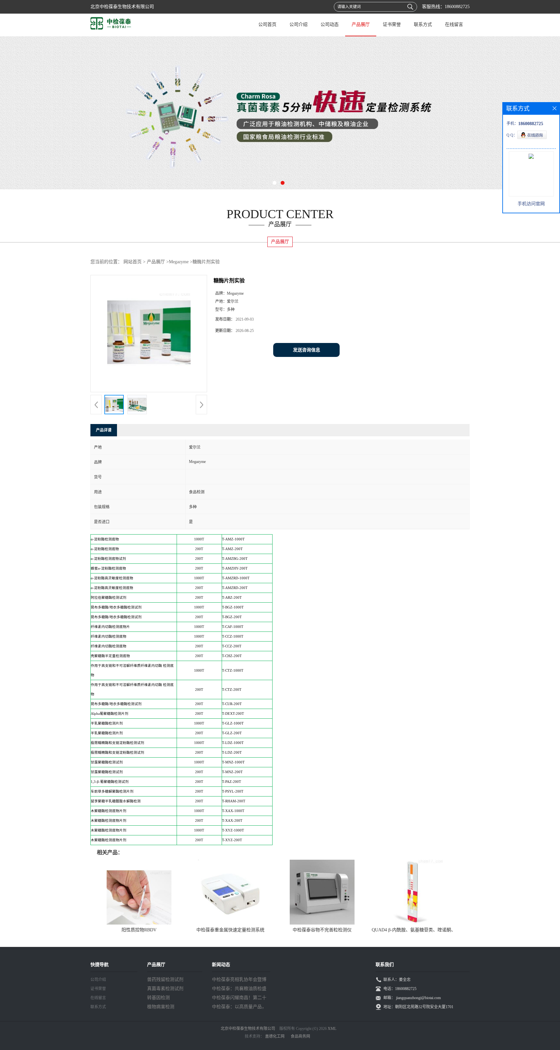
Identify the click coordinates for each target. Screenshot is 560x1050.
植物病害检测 (160, 1006)
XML (332, 1028)
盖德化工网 (275, 1036)
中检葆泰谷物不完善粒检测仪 (322, 929)
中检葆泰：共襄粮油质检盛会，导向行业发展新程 (239, 989)
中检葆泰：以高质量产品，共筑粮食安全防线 (239, 1007)
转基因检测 (158, 997)
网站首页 (132, 261)
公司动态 (330, 24)
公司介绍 (298, 24)
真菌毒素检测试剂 (165, 988)
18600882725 (457, 6)
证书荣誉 (392, 24)
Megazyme (179, 261)
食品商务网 (300, 1036)
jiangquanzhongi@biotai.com (418, 998)
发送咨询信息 (306, 350)
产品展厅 (361, 24)
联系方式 (423, 24)
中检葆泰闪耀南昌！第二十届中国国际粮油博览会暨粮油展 (239, 998)
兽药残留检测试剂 (165, 979)
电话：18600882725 (399, 988)
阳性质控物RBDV (139, 929)
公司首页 (267, 24)
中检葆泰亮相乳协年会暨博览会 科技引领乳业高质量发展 (240, 980)
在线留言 (454, 24)
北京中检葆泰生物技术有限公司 (248, 1028)
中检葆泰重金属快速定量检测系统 (230, 929)
